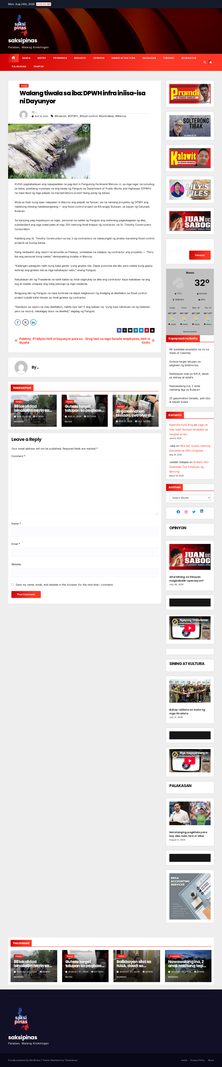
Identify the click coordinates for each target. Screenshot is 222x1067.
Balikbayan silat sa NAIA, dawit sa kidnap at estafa (134, 965)
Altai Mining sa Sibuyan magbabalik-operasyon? (186, 579)
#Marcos (120, 116)
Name (16, 523)
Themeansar (71, 1060)
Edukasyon (189, 58)
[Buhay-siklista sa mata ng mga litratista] (190, 692)
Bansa (26, 58)
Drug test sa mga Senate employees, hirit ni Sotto (117, 340)
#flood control (88, 116)
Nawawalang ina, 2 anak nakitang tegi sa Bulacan (186, 965)
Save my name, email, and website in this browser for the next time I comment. (64, 584)
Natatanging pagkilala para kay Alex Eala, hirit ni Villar (188, 834)
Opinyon (98, 58)
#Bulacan (60, 116)
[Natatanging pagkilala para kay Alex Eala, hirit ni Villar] (190, 815)
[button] (204, 62)
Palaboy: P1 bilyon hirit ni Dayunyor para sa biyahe (51, 340)
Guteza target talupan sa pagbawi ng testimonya (83, 410)
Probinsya (60, 58)
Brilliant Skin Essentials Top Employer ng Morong (189, 466)
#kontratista (106, 116)
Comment (18, 456)
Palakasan (19, 66)
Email (15, 544)
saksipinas (22, 40)
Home (184, 1060)
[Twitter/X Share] (25, 322)
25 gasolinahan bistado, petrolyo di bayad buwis (133, 415)
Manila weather (190, 331)
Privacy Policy (197, 1060)
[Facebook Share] (18, 322)
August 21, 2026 (27, 972)
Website (16, 564)
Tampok (38, 66)
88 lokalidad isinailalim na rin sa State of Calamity (31, 410)
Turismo (168, 58)
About (211, 1060)
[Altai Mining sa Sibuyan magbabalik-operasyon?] (190, 558)
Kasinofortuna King (181, 424)
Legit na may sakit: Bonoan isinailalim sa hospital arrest (188, 429)
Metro (42, 58)
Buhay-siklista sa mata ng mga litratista (187, 711)
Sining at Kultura (123, 58)
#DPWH (73, 116)
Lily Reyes (144, 421)
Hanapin (200, 255)
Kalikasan (149, 58)
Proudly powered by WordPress (24, 1060)
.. (36, 111)
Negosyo (80, 58)
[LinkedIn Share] (33, 322)
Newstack (56, 1060)
